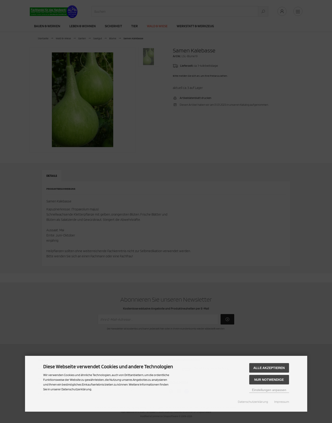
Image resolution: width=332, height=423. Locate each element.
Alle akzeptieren (269, 368)
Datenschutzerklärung (253, 401)
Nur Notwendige (269, 379)
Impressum (281, 401)
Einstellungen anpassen (269, 390)
